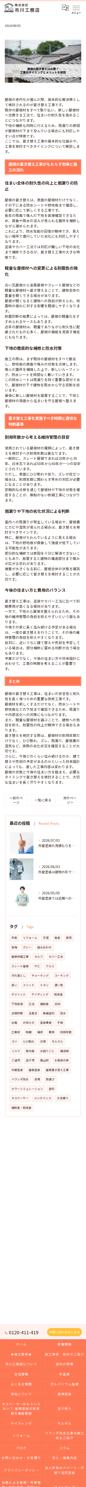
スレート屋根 (20, 966)
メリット (28, 985)
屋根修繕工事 (20, 956)
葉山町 (44, 1060)
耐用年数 (66, 1032)
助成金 (58, 994)
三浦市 (15, 1060)
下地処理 (17, 1004)
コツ (14, 1041)
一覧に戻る (43, 800)
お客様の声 (61, 1060)
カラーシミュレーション (27, 1089)
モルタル (57, 1041)
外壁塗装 (17, 1070)
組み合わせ (44, 947)
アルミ (50, 966)
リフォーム (30, 938)
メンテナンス (42, 1098)
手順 (60, 1022)
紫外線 (30, 1051)
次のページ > (69, 800)
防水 (63, 1013)
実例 (69, 938)
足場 (37, 1079)
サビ (37, 966)
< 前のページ (16, 800)
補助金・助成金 (21, 1108)
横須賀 (64, 1051)
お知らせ (28, 1022)
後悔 (14, 947)
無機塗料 (48, 1013)
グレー (27, 947)
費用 (51, 1032)
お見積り (63, 1098)
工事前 (15, 1032)
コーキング (61, 975)
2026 (57, 1004)
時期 (29, 1032)
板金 (57, 938)
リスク (15, 1051)
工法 (31, 1004)
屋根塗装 (34, 1070)
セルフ (38, 956)
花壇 (46, 938)
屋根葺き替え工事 (57, 1070)
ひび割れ (28, 1041)
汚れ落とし (18, 975)
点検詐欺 (17, 1013)
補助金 (44, 1004)
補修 (40, 1032)
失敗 (14, 938)
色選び (50, 1079)
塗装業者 (46, 1022)
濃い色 (58, 985)
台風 (14, 1022)
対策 (43, 1041)
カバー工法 (56, 956)
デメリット (18, 994)
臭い (14, 985)
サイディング (40, 994)
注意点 (33, 1013)
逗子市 (30, 1060)
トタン (44, 985)
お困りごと (47, 1051)
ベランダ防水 (20, 1079)
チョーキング (40, 975)
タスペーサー (19, 1098)
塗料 (51, 1089)
